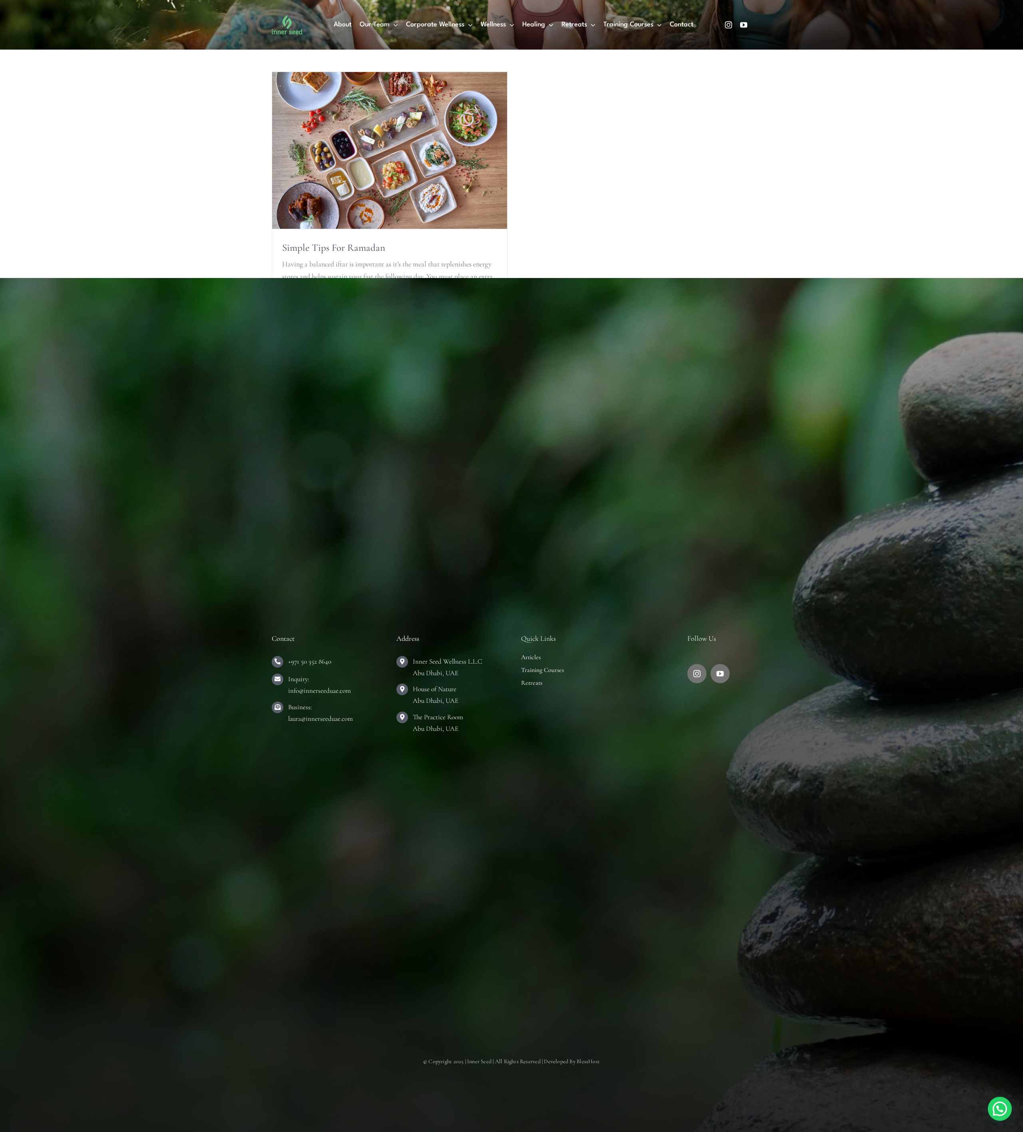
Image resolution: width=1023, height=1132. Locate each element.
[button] (1000, 1109)
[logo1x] (287, 18)
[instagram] (728, 24)
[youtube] (743, 24)
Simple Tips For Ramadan (333, 248)
